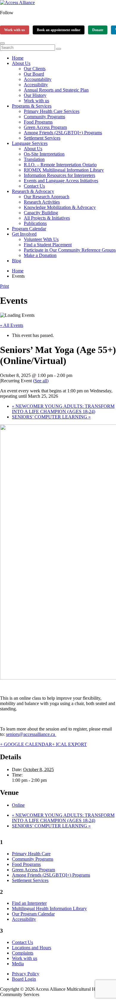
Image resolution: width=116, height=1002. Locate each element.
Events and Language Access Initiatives (61, 180)
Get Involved (24, 233)
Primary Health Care (31, 853)
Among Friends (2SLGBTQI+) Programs (63, 132)
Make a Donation (40, 255)
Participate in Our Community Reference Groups (70, 250)
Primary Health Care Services (51, 111)
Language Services (30, 143)
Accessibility (36, 84)
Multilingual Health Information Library (49, 908)
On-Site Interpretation (44, 153)
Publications (35, 223)
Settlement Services (42, 137)
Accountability (37, 79)
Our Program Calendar (33, 913)
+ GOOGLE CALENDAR (26, 744)
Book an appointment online (58, 30)
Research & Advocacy (33, 191)
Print (4, 286)
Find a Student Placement (48, 244)
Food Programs (38, 121)
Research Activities (42, 201)
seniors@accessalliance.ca (31, 734)
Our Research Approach (46, 196)
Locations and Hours (31, 947)
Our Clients (35, 68)
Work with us (14, 30)
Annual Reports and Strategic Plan (56, 89)
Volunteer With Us (41, 239)
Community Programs (44, 116)
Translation (34, 159)
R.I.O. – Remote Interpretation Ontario (60, 164)
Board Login (24, 979)
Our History (35, 95)
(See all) (40, 380)
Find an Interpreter (29, 903)
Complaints (22, 952)
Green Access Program (45, 127)
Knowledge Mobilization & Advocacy (60, 207)
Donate (97, 30)
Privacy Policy (25, 973)
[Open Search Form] (2, 43)
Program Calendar (29, 228)
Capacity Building (41, 212)
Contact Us (34, 185)
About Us (21, 63)
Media (18, 963)
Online (18, 805)
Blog (16, 260)
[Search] (58, 49)
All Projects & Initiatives (47, 217)
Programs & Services (31, 105)
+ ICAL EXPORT (69, 744)
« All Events (11, 325)
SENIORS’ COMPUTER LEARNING (51, 416)
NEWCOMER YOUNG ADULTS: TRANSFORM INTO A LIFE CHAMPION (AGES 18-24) (63, 409)
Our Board (34, 73)
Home (17, 57)
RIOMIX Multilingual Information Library (64, 169)
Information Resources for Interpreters (59, 175)
